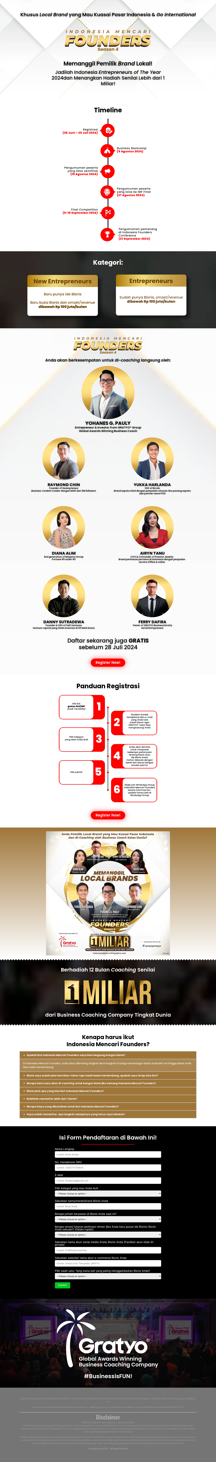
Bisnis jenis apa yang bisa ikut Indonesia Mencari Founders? (65, 1091)
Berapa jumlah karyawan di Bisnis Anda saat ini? (86, 1214)
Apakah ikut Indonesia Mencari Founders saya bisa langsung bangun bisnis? (76, 1055)
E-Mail (59, 1175)
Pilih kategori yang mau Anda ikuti (76, 1188)
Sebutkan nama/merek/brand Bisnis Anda (81, 1201)
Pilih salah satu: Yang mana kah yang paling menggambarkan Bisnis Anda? (102, 1271)
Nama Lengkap (64, 1149)
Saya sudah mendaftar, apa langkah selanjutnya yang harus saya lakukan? (76, 1114)
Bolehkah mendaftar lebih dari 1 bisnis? (52, 1099)
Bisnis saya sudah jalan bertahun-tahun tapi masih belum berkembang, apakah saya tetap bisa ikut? (92, 1075)
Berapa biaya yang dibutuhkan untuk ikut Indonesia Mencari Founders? (73, 1106)
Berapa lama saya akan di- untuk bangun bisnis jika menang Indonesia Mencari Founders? (91, 1083)
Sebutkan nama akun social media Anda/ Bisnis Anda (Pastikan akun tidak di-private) (104, 1243)
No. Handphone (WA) (68, 1162)
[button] (108, 1055)
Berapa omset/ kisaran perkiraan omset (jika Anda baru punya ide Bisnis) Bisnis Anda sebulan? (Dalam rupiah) (105, 1228)
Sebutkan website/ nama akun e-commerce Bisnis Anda (91, 1258)
